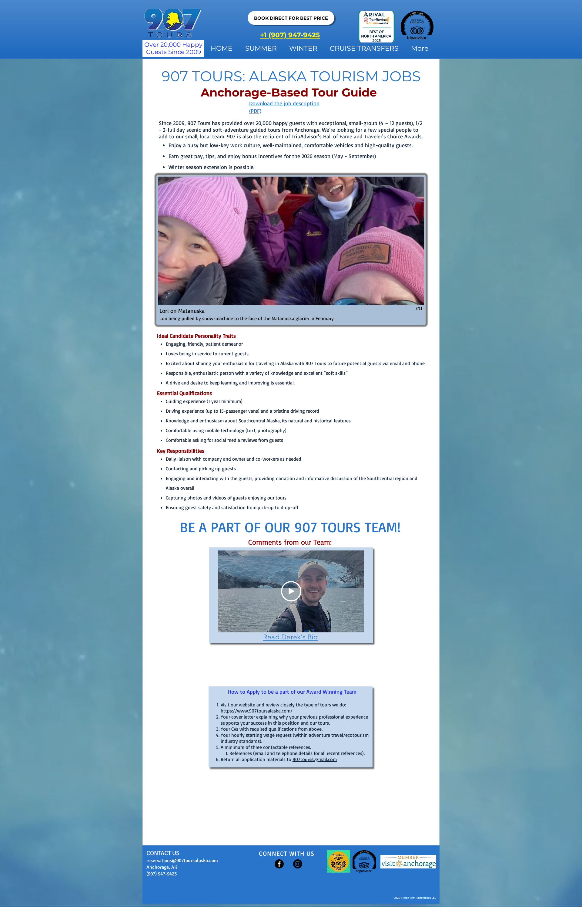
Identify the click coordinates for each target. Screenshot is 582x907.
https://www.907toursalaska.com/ (257, 711)
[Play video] (291, 591)
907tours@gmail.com (315, 759)
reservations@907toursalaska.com (182, 861)
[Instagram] (297, 863)
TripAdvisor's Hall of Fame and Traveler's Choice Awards (357, 136)
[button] (291, 250)
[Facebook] (279, 863)
